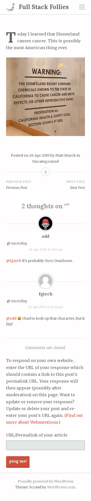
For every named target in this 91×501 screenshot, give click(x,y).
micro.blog (19, 243)
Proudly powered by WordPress (46, 481)
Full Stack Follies (44, 7)
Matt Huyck (65, 155)
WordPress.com (61, 487)
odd (45, 236)
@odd (11, 318)
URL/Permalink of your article (36, 435)
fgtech (46, 293)
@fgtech (13, 260)
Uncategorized (45, 161)
